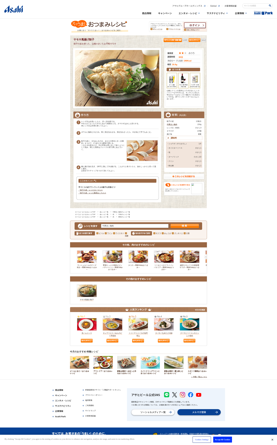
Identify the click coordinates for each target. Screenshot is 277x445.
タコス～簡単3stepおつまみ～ (138, 266)
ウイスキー (120, 233)
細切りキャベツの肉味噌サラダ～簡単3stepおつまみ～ (190, 267)
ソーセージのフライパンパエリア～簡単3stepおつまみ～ (164, 267)
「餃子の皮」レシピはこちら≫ (90, 190)
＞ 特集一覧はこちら (199, 377)
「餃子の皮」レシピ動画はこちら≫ (92, 193)
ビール (101, 233)
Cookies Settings (202, 439)
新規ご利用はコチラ (193, 30)
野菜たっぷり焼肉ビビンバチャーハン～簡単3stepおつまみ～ (112, 267)
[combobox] (256, 5)
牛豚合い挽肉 (172, 124)
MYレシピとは (157, 29)
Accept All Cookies (222, 439)
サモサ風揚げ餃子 (87, 300)
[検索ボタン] (271, 5)
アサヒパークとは (174, 29)
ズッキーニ (178, 233)
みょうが (167, 233)
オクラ (158, 233)
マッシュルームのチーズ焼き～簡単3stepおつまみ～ (87, 267)
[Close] (272, 439)
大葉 (188, 233)
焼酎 (126, 236)
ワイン (109, 233)
